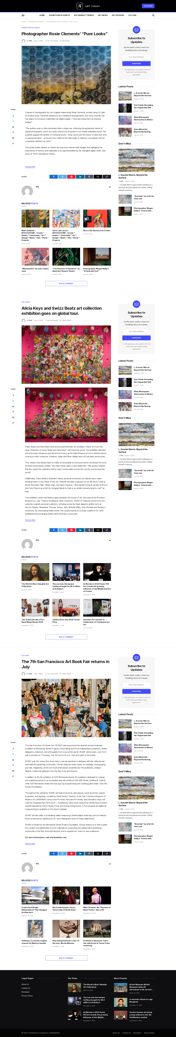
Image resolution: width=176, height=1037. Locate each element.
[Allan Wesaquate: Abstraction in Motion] (125, 120)
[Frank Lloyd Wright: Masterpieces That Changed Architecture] (35, 895)
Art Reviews (118, 15)
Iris (30, 41)
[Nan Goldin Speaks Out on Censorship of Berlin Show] (66, 895)
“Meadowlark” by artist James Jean (35, 269)
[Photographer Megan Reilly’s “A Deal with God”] (97, 257)
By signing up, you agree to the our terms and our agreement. (138, 72)
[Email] (13, 137)
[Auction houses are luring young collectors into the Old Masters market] (120, 1015)
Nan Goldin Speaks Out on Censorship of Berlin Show (64, 908)
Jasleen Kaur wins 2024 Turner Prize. (66, 620)
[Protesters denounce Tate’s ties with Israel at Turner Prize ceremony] (97, 929)
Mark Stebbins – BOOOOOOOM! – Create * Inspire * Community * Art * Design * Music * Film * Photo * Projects (35, 235)
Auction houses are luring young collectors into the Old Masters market (140, 1014)
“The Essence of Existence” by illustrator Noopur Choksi (66, 269)
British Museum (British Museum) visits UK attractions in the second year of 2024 (140, 987)
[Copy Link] (13, 143)
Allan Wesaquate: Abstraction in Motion (143, 118)
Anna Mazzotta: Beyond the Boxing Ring (142, 130)
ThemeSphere (54, 1033)
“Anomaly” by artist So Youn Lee (144, 197)
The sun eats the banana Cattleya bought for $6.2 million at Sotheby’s (66, 586)
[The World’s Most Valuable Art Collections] (35, 572)
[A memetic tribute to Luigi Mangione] (120, 1002)
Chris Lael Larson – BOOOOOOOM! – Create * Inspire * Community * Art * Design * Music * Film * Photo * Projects (66, 235)
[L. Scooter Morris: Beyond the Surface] (125, 96)
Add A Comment (66, 283)
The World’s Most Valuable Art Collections (35, 585)
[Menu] (23, 15)
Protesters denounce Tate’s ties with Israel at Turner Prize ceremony (96, 943)
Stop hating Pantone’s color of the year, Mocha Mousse (65, 942)
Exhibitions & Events (59, 15)
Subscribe (148, 6)
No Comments (52, 41)
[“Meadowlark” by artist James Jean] (35, 257)
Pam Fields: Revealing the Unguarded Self (143, 106)
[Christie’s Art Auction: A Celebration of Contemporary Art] (97, 608)
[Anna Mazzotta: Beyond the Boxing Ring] (125, 132)
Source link (30, 166)
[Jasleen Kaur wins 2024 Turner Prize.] (66, 608)
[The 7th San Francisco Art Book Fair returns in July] (66, 708)
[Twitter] (13, 121)
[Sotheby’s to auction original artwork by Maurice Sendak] (35, 929)
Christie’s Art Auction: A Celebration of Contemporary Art (96, 622)
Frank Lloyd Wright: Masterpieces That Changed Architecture (34, 909)
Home (42, 15)
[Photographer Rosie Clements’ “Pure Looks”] (66, 75)
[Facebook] (13, 115)
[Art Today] (88, 6)
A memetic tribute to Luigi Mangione (140, 1000)
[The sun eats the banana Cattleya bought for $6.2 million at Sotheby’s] (66, 572)
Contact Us (26, 988)
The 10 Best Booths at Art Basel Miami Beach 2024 (33, 620)
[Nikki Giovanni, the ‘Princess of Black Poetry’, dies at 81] (97, 895)
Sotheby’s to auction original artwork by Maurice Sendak (34, 942)
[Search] (153, 15)
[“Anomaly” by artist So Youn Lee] (125, 199)
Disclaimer (26, 992)
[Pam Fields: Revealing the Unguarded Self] (125, 108)
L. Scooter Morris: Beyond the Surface (142, 94)
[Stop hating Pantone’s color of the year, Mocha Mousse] (66, 929)
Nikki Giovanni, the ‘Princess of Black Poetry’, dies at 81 (97, 908)
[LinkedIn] (13, 126)
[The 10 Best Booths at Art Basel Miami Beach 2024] (35, 608)
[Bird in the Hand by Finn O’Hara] (97, 218)
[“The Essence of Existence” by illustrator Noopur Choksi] (66, 257)
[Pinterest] (13, 132)
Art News (103, 15)
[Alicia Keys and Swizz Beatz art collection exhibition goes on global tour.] (66, 354)
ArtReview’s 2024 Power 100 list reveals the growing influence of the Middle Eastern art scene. (97, 587)
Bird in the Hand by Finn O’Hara (96, 230)
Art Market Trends (84, 15)
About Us (25, 984)
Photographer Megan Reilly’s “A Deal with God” (96, 269)
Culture (132, 15)
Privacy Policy (142, 72)
